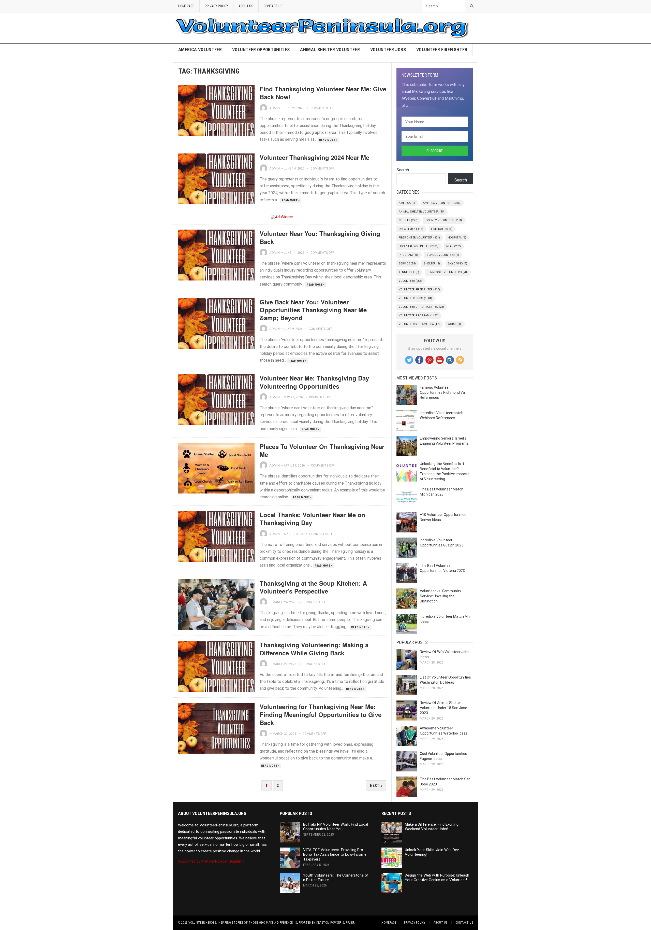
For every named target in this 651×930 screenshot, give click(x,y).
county (408, 220)
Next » (376, 785)
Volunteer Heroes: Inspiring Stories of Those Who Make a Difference (240, 922)
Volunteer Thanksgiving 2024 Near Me (314, 157)
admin (274, 108)
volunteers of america (419, 324)
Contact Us (273, 6)
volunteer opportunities (261, 49)
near (453, 246)
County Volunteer (444, 220)
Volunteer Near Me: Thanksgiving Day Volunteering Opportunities (314, 382)
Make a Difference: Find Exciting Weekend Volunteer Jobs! (431, 827)
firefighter (441, 229)
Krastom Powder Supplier (335, 922)
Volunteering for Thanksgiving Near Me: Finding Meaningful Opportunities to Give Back (320, 714)
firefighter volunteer (419, 237)
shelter (432, 263)
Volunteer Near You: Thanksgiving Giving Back (320, 237)
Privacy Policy (216, 6)
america (407, 203)
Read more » (328, 140)
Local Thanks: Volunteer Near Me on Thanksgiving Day (312, 518)
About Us (246, 6)
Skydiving (457, 263)
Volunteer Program (418, 315)
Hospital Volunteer (418, 246)
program (409, 255)
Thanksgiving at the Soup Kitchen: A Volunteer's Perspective (313, 587)
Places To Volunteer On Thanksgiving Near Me (322, 450)
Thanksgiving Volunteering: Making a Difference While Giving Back (314, 648)
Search (402, 169)
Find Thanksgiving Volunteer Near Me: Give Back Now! (323, 92)
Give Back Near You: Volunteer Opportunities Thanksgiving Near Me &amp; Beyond (313, 310)
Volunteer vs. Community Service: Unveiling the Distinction (440, 596)
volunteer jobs (388, 49)
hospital (457, 237)
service (407, 263)
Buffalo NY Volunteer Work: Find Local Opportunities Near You (335, 827)
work (455, 324)
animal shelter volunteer (330, 49)
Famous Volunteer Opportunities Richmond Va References (442, 392)
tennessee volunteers (447, 272)
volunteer (410, 281)
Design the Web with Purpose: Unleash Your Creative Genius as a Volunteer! (437, 877)
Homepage (186, 6)
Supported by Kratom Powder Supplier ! (211, 861)
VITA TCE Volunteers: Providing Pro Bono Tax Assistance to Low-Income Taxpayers (334, 855)
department (411, 229)
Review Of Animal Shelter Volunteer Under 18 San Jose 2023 (443, 708)
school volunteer (442, 255)
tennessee (409, 272)
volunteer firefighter (441, 49)
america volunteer (200, 49)
